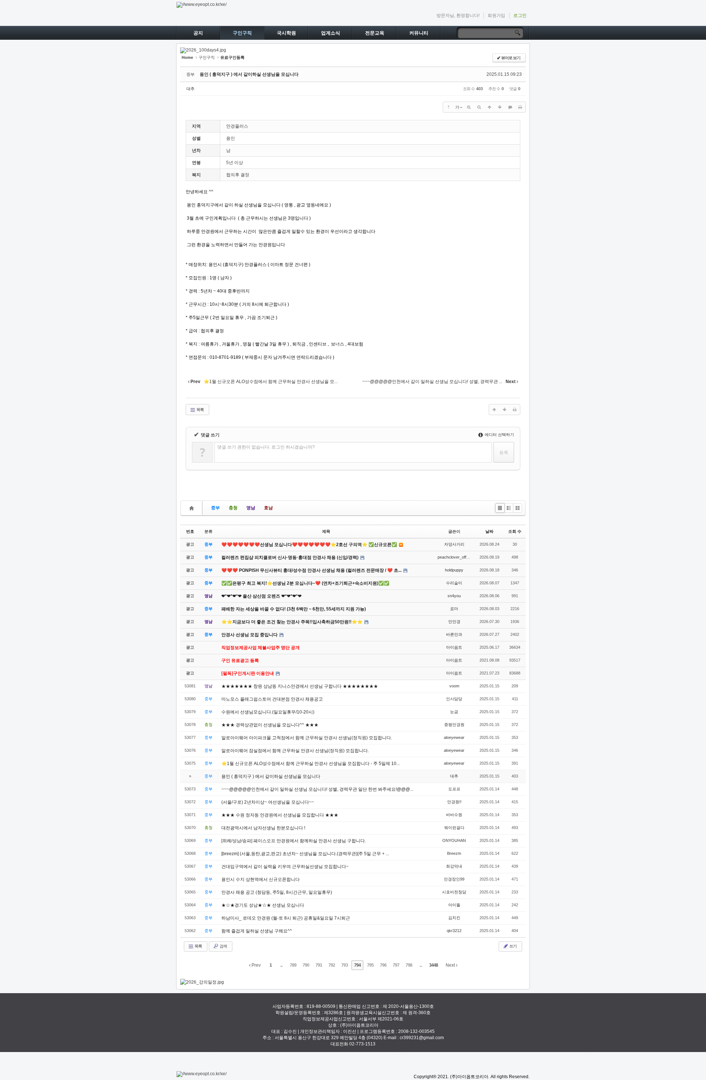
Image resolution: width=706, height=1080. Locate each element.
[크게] (469, 107)
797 (396, 965)
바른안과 (454, 634)
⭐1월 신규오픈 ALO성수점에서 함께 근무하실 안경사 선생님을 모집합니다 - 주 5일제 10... (310, 763)
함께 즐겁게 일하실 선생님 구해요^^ (256, 931)
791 (318, 965)
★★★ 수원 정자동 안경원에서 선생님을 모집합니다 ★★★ (279, 815)
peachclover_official (455, 557)
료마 (454, 608)
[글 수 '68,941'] (192, 508)
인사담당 (454, 699)
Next (451, 965)
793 (344, 965)
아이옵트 (454, 647)
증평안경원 (454, 724)
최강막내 (454, 866)
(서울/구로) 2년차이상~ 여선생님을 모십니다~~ (267, 802)
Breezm (454, 853)
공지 (198, 33)
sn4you (454, 596)
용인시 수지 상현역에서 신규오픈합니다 (260, 879)
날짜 (489, 531)
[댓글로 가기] (510, 107)
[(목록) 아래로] (500, 107)
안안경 (454, 621)
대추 (190, 88)
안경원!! (454, 802)
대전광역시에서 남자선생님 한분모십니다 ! (263, 828)
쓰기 (513, 946)
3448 (433, 965)
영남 (250, 507)
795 (370, 965)
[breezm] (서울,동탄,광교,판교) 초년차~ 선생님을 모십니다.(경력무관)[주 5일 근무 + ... (305, 853)
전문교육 (374, 33)
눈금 (454, 711)
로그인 (520, 15)
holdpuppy (454, 570)
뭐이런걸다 (454, 827)
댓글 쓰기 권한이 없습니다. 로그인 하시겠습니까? (266, 447)
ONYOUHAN (454, 840)
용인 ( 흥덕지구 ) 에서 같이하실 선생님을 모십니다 (249, 74)
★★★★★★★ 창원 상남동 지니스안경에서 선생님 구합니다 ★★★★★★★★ (299, 686)
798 (409, 965)
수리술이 (454, 583)
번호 (190, 531)
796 (383, 965)
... (281, 965)
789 (293, 965)
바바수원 (454, 814)
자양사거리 (454, 544)
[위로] (489, 107)
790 (306, 965)
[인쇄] (520, 107)
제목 (326, 531)
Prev (255, 965)
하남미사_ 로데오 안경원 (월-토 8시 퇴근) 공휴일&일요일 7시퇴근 (285, 918)
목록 (200, 409)
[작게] (479, 107)
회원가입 (496, 15)
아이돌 (454, 905)
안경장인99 (454, 879)
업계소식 (330, 33)
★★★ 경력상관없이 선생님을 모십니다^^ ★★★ (269, 724)
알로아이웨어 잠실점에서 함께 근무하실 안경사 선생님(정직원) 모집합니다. (295, 750)
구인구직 (242, 33)
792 (331, 965)
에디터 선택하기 (499, 434)
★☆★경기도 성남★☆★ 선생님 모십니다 (262, 905)
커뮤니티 (418, 33)
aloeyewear (454, 737)
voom (454, 686)
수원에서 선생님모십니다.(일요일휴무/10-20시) (267, 712)
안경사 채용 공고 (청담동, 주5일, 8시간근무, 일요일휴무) (276, 892)
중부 (215, 507)
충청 (233, 507)
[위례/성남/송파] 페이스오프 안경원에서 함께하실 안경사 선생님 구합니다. (293, 840)
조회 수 (514, 531)
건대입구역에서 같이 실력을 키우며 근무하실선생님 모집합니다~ (285, 866)
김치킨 (454, 918)
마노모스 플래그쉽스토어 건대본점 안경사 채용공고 (272, 699)
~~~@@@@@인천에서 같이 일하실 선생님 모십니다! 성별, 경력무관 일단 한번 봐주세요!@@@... (317, 789)
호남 (268, 507)
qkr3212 (454, 930)
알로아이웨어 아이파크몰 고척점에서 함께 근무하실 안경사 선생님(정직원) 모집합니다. (306, 737)
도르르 (454, 789)
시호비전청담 (454, 892)
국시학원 (286, 33)
